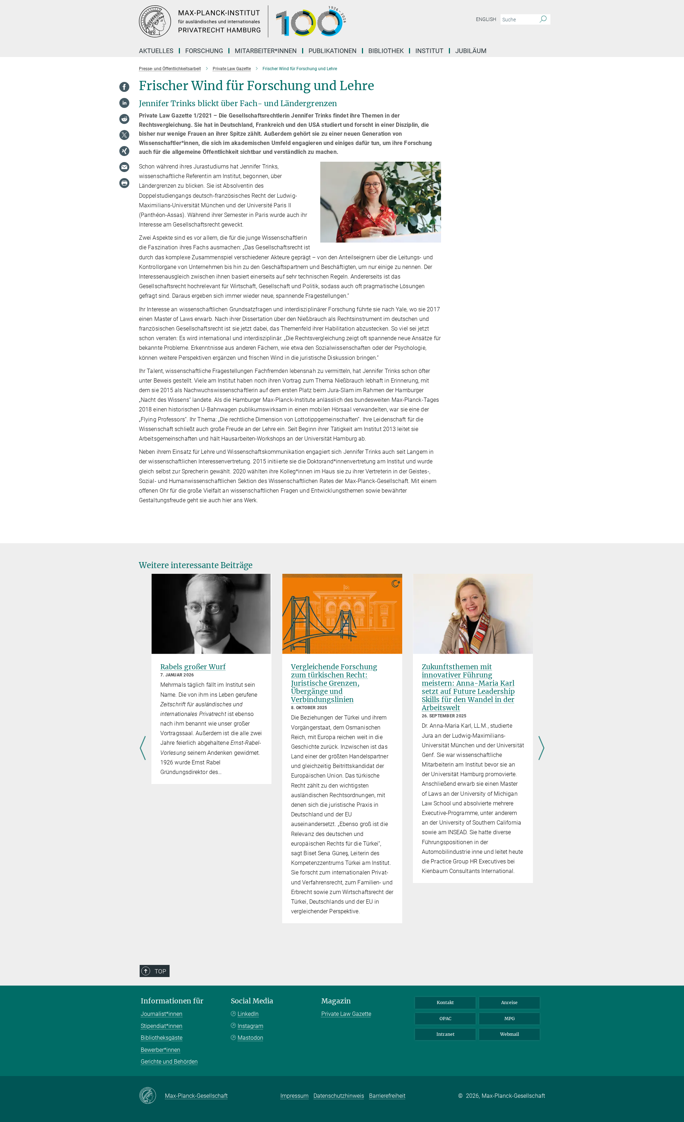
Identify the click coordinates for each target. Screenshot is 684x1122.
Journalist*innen (161, 1014)
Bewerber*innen (160, 1049)
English (486, 19)
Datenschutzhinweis (339, 1095)
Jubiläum (471, 50)
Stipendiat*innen (161, 1026)
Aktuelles (156, 50)
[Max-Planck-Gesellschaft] (152, 1096)
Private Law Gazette (346, 1014)
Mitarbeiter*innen (266, 50)
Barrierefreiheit (387, 1095)
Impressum (294, 1095)
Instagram (250, 1026)
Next (541, 748)
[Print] (124, 183)
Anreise (509, 1002)
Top (160, 971)
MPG (509, 1018)
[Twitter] (124, 135)
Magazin (336, 1001)
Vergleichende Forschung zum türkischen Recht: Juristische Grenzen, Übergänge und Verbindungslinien (334, 683)
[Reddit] (124, 119)
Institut (429, 50)
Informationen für (172, 1001)
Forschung (204, 50)
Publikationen (333, 50)
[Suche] (543, 20)
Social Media (252, 1001)
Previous (142, 748)
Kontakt (445, 1002)
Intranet (445, 1034)
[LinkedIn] (124, 103)
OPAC (445, 1018)
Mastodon (250, 1037)
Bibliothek (386, 50)
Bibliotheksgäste (161, 1037)
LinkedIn (248, 1014)
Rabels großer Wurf (193, 667)
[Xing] (124, 151)
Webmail (509, 1034)
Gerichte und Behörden (169, 1061)
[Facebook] (124, 87)
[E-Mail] (124, 167)
